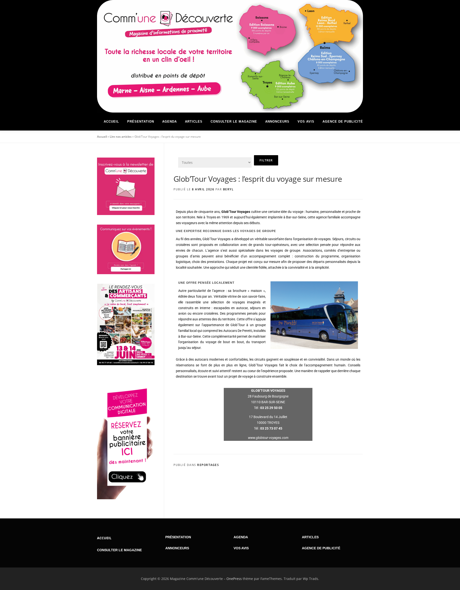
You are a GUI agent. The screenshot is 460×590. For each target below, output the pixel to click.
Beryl (228, 189)
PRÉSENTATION (178, 537)
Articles (193, 121)
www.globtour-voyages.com (268, 438)
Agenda (169, 121)
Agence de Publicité (342, 121)
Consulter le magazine (234, 121)
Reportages (208, 465)
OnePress (234, 578)
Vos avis (306, 121)
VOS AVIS (241, 548)
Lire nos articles (121, 137)
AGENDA (241, 537)
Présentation (140, 121)
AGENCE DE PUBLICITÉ (321, 548)
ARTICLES (310, 537)
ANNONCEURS (177, 548)
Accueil (111, 121)
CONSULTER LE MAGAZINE (119, 550)
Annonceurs (277, 121)
